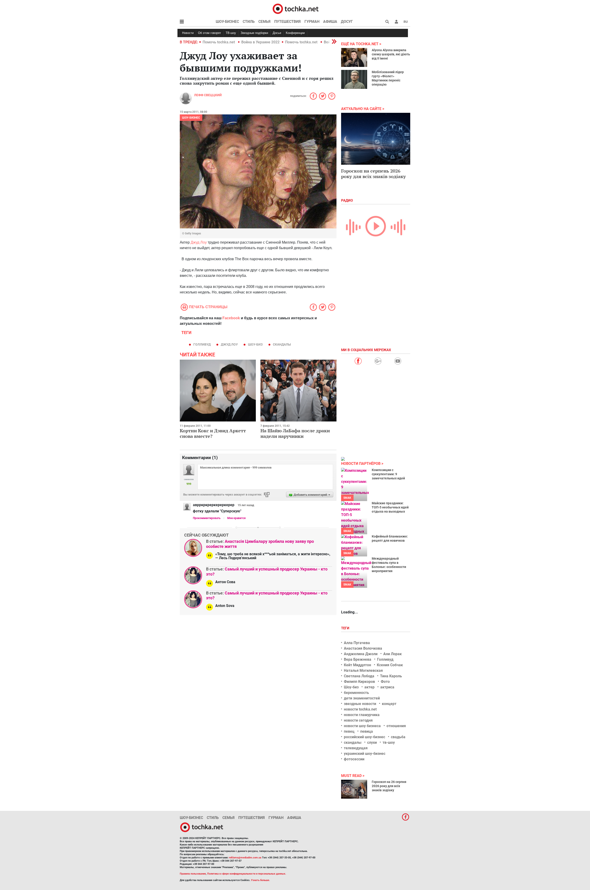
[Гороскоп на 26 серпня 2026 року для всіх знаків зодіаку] (354, 789)
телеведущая (356, 748)
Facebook (231, 318)
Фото (385, 681)
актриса (387, 687)
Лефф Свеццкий (208, 95)
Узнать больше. (260, 880)
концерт (389, 704)
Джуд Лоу (199, 242)
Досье (277, 33)
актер (369, 687)
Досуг (347, 21)
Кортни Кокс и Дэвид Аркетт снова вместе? (213, 433)
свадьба (398, 737)
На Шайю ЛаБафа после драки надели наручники (295, 433)
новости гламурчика (362, 715)
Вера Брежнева (357, 659)
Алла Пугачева (357, 643)
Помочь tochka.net (219, 42)
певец (349, 731)
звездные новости (360, 704)
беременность (356, 692)
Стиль (249, 21)
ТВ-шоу (231, 33)
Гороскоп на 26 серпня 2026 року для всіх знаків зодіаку (389, 786)
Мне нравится (236, 518)
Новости (188, 33)
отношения (396, 726)
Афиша (330, 21)
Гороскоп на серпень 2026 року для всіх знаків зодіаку (373, 173)
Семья (264, 21)
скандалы (282, 344)
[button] (396, 21)
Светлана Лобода (359, 676)
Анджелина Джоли (361, 654)
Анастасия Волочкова (363, 648)
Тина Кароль (391, 676)
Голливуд (202, 344)
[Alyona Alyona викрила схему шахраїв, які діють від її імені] (354, 57)
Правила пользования (193, 873)
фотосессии (354, 759)
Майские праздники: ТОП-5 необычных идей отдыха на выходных (390, 507)
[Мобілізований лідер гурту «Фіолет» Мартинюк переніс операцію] (354, 79)
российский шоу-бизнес (364, 737)
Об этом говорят (209, 33)
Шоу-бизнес (227, 21)
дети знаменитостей (362, 698)
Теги (345, 628)
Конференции (295, 33)
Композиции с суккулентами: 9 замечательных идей (388, 474)
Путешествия (287, 21)
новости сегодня (358, 720)
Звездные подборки (254, 33)
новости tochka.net (360, 709)
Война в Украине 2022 (260, 42)
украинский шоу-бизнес (364, 753)
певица (366, 731)
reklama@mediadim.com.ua (245, 857)
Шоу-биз (255, 344)
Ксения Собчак (390, 665)
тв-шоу (389, 742)
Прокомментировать (207, 518)
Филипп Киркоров (359, 681)
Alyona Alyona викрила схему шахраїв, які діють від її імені (391, 54)
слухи (372, 742)
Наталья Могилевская (363, 670)
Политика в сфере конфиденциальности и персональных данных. (246, 873)
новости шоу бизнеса (362, 726)
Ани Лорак (392, 654)
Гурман (311, 21)
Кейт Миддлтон (357, 665)
